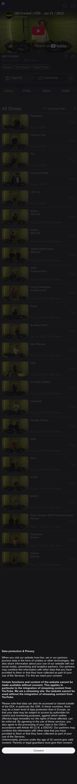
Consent (39, 750)
